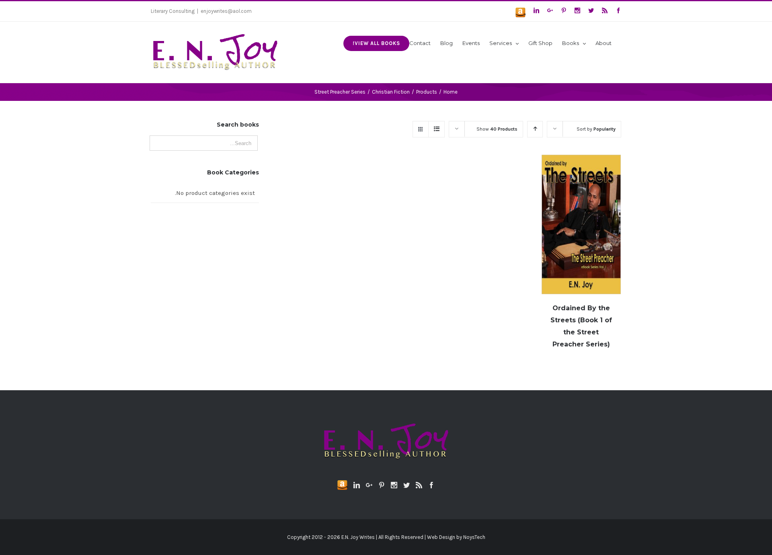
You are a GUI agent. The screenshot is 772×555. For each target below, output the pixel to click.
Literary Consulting (173, 11)
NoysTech (474, 537)
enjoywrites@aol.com (226, 11)
